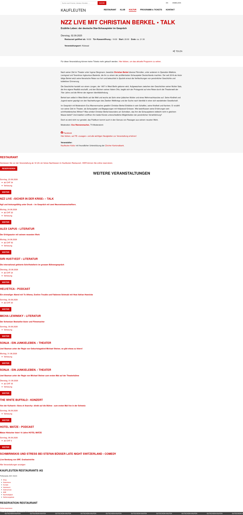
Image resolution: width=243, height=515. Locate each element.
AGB (4, 492)
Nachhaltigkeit (8, 495)
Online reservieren (6, 508)
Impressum (6, 487)
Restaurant (110, 9)
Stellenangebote (8, 497)
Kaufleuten (73, 10)
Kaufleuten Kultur (68, 145)
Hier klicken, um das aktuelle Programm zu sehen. (140, 61)
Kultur (132, 9)
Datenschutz (7, 490)
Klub (122, 9)
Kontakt (170, 9)
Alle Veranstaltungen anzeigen (12, 464)
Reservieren (8, 168)
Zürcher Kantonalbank (114, 145)
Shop (5, 480)
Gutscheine (7, 482)
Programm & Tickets (151, 9)
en (167, 3)
